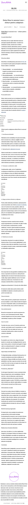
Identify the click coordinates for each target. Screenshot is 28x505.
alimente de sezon (15, 149)
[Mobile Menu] (26, 2)
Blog (15, 27)
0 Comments (22, 27)
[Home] (1, 10)
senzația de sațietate (21, 204)
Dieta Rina (4, 31)
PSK (23, 503)
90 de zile (23, 61)
